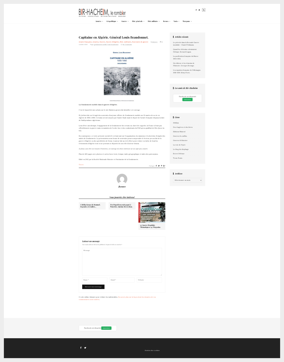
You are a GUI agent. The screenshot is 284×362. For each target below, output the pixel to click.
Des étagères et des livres (183, 127)
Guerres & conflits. (180, 136)
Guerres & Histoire (180, 140)
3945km (176, 123)
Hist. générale (137, 21)
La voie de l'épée (179, 145)
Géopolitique (111, 21)
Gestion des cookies (152, 350)
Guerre (124, 21)
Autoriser (187, 99)
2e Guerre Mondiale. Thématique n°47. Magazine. (150, 226)
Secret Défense (178, 154)
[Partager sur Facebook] (156, 166)
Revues (165, 21)
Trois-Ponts (177, 158)
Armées (98, 21)
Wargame (186, 21)
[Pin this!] (161, 166)
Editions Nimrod (179, 132)
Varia (176, 21)
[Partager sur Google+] (164, 166)
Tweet (81, 165)
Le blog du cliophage (181, 149)
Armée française (85, 42)
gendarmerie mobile (100, 44)
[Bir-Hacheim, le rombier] (102, 17)
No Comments (127, 44)
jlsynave (155, 42)
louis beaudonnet (112, 44)
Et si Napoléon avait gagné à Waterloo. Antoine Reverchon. (121, 206)
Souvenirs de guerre (140, 42)
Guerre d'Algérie (112, 42)
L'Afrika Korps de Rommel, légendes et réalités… (90, 206)
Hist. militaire (153, 21)
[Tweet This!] (159, 166)
